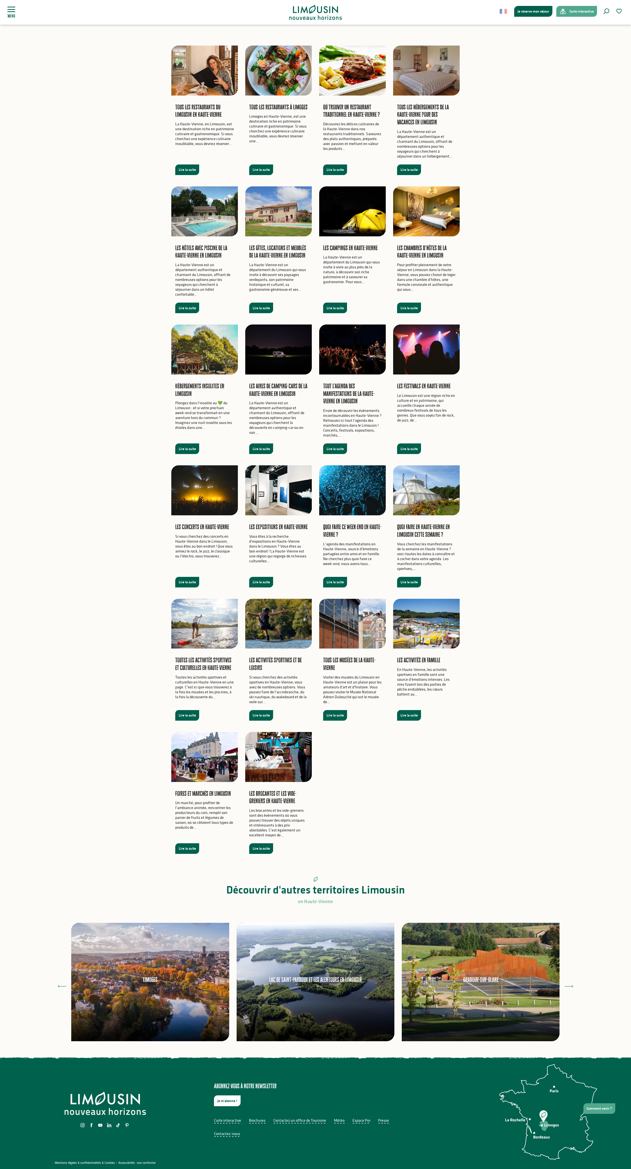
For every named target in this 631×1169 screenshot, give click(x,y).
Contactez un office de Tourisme (299, 1120)
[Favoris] (620, 11)
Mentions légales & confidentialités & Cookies (85, 1163)
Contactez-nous (227, 1133)
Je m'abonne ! (227, 1100)
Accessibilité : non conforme (137, 1163)
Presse (383, 1120)
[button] (606, 11)
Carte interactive (227, 1120)
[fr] (503, 11)
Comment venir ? (599, 1108)
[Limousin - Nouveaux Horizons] (315, 12)
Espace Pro (361, 1120)
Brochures (257, 1120)
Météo (339, 1120)
